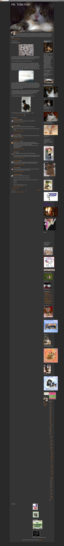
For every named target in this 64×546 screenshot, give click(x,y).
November (51, 440)
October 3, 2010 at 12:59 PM (18, 186)
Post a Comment (15, 188)
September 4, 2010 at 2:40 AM (18, 148)
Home (26, 190)
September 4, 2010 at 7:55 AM (18, 157)
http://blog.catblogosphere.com (48, 298)
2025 (51, 402)
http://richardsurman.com (49, 296)
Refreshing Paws (52, 458)
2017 (51, 418)
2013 (51, 426)
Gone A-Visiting (52, 467)
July (51, 479)
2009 (51, 499)
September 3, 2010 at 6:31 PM (18, 131)
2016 (51, 420)
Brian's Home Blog (16, 119)
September (51, 447)
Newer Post (14, 190)
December (51, 436)
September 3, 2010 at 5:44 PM (18, 122)
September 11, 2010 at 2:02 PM (18, 164)
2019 (51, 413)
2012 (51, 428)
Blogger (40, 539)
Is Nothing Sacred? (52, 472)
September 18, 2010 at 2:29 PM (18, 171)
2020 (51, 411)
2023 (51, 404)
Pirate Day (51, 462)
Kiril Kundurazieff (16, 174)
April (52, 486)
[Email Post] (24, 115)
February (51, 493)
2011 (50, 430)
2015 (51, 422)
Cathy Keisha (15, 167)
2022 (51, 407)
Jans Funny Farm (16, 160)
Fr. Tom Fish (19, 32)
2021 (51, 409)
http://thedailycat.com (48, 303)
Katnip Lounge (16, 134)
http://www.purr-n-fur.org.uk (48, 293)
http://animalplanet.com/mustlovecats (48, 302)
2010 (51, 433)
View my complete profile (16, 38)
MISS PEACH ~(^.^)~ (17, 141)
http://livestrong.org (48, 300)
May (51, 484)
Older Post (39, 190)
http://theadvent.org (48, 294)
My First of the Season (52, 452)
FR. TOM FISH (20, 4)
